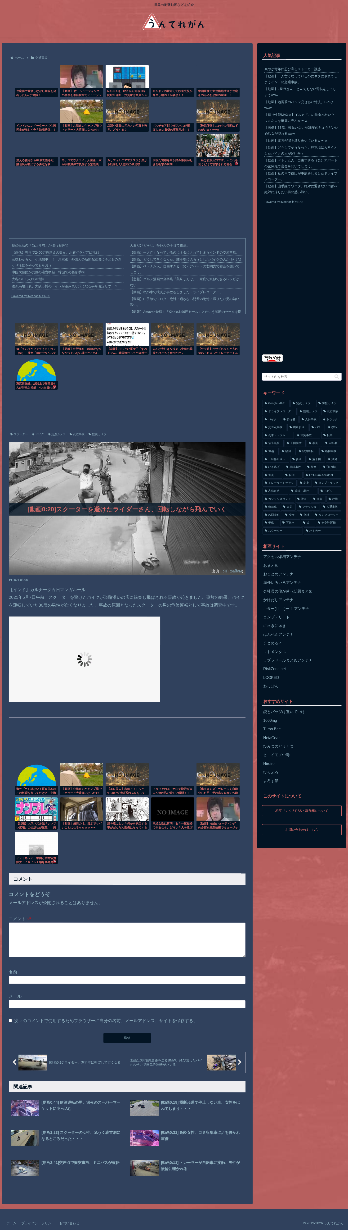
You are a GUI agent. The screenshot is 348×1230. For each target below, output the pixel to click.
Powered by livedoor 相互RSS (30, 296)
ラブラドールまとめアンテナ (287, 660)
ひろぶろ (270, 772)
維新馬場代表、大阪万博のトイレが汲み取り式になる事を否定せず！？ (65, 286)
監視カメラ (99, 434)
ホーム (11, 1223)
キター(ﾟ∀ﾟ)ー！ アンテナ (286, 609)
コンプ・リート (276, 617)
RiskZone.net (274, 669)
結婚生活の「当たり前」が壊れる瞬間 (40, 245)
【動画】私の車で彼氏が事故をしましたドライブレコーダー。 (176, 292)
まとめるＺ (272, 643)
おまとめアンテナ (278, 574)
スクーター (21, 434)
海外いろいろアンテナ (282, 583)
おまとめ (270, 565)
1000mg (270, 720)
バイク (40, 434)
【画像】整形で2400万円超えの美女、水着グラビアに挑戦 (55, 252)
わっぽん (270, 686)
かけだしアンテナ (278, 600)
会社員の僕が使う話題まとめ (287, 591)
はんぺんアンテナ (278, 634)
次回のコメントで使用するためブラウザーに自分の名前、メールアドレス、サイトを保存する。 (105, 1020)
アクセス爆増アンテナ (282, 557)
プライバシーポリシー (37, 1223)
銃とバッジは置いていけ (284, 712)
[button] (337, 376)
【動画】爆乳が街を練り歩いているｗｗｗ (295, 140)
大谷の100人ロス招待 (28, 279)
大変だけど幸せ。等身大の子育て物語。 (160, 245)
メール (15, 996)
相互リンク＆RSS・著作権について (301, 811)
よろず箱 (270, 781)
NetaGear (271, 738)
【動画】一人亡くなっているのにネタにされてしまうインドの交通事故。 (184, 252)
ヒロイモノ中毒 (276, 755)
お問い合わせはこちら (301, 829)
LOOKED (271, 678)
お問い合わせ (69, 1223)
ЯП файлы (232, 571)
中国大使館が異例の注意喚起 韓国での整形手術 (48, 272)
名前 (13, 971)
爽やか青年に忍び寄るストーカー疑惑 (292, 69)
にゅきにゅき (274, 626)
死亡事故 (79, 434)
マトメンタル (274, 652)
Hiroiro (269, 764)
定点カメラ (58, 434)
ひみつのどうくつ (278, 746)
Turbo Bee (272, 729)
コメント (20, 918)
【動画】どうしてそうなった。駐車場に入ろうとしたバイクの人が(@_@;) (185, 259)
